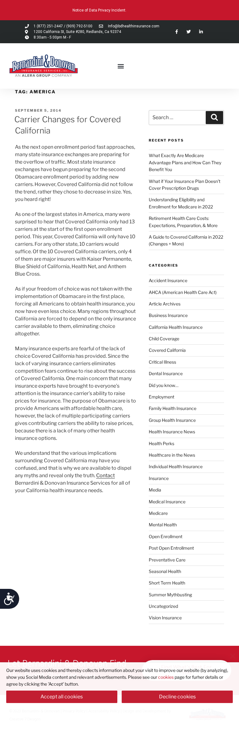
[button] (120, 66)
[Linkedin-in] (201, 32)
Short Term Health (167, 582)
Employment (161, 396)
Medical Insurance (167, 501)
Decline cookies (177, 697)
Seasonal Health (165, 571)
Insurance (159, 478)
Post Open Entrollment (171, 548)
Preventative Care (167, 559)
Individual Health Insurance (176, 466)
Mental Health (163, 524)
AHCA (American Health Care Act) (183, 292)
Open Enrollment (165, 536)
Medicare (158, 513)
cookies (166, 677)
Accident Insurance (168, 280)
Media (155, 489)
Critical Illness (162, 362)
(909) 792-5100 (79, 26)
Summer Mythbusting (170, 594)
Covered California (167, 350)
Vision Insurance (165, 617)
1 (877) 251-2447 (48, 26)
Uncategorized (163, 606)
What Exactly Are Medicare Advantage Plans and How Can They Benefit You (185, 162)
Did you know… (163, 385)
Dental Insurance (166, 373)
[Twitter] (189, 32)
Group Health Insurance (172, 420)
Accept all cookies (61, 697)
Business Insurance (168, 315)
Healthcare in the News (172, 455)
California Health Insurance (176, 327)
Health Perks (161, 443)
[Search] (214, 117)
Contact (105, 475)
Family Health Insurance (172, 408)
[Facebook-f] (177, 32)
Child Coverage (164, 338)
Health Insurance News (172, 431)
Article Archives (164, 303)
